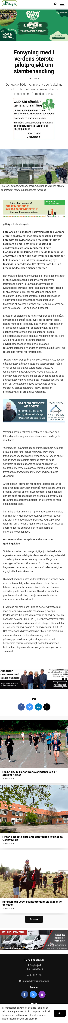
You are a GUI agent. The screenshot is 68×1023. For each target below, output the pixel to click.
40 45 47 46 (35, 975)
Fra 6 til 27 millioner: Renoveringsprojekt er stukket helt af (29, 773)
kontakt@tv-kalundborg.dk (35, 981)
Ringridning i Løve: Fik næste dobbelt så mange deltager (32, 903)
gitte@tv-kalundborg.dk (16, 224)
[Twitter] (29, 707)
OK (59, 1013)
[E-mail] (46, 707)
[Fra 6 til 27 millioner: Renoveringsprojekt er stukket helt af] (34, 744)
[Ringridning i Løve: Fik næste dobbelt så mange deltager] (34, 874)
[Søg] (55, 4)
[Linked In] (38, 707)
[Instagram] (42, 994)
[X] (33, 994)
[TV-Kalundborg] (9, 4)
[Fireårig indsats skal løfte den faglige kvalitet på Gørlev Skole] (34, 809)
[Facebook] (21, 707)
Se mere (34, 919)
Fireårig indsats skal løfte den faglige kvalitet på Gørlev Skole (32, 838)
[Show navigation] (62, 4)
